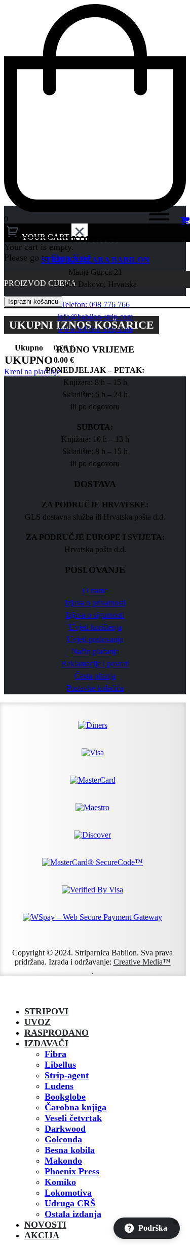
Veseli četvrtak (73, 1118)
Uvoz (37, 1022)
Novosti (45, 1225)
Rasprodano (56, 1033)
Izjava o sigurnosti (95, 615)
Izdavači (46, 1043)
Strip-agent (67, 1075)
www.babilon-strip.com (95, 329)
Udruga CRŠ (70, 1203)
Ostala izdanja (73, 1214)
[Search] (126, 221)
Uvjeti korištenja (95, 627)
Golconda (63, 1139)
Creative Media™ (142, 961)
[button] (10, 993)
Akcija (41, 1235)
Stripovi (46, 1011)
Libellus (60, 1065)
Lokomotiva (68, 1193)
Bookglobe (65, 1097)
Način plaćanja (95, 651)
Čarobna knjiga (75, 1107)
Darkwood (65, 1129)
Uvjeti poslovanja (95, 639)
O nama (95, 590)
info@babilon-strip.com (95, 316)
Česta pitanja (95, 675)
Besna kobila (70, 1150)
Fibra (55, 1054)
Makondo (63, 1161)
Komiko (60, 1182)
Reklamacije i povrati (95, 663)
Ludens (59, 1086)
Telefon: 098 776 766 (95, 304)
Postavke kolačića (95, 688)
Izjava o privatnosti (95, 602)
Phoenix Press (72, 1171)
